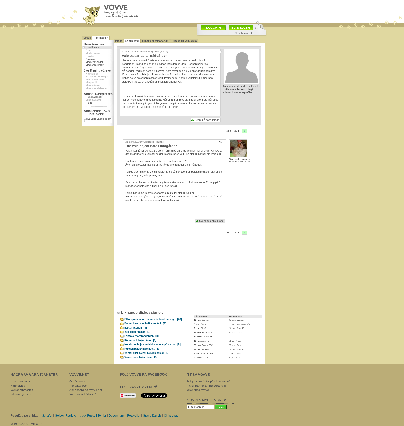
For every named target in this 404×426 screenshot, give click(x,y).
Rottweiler (133, 415)
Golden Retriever (66, 415)
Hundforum (92, 47)
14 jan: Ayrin (235, 341)
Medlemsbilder (94, 62)
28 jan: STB (234, 358)
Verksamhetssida (22, 389)
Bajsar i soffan (135, 327)
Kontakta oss (78, 385)
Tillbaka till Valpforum (184, 41)
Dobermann (117, 415)
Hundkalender (94, 97)
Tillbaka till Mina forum (155, 41)
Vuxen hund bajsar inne (140, 357)
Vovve (87, 37)
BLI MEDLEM (240, 27)
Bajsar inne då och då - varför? (145, 323)
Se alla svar (132, 41)
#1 (220, 142)
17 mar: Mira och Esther (240, 324)
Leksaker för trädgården (141, 336)
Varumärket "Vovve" (82, 394)
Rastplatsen (101, 37)
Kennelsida (18, 385)
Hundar (90, 56)
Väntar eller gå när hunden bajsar (146, 352)
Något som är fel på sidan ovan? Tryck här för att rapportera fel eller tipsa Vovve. (209, 385)
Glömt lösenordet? (243, 33)
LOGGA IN (213, 27)
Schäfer (47, 415)
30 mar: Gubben (237, 320)
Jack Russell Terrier (93, 415)
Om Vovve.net (78, 381)
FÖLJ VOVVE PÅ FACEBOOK (143, 374)
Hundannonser (20, 381)
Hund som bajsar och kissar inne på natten (152, 344)
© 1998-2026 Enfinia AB (26, 424)
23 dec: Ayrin (235, 345)
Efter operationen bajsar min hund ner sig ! (153, 319)
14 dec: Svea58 (236, 328)
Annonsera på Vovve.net (85, 389)
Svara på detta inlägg (207, 119)
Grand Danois (152, 415)
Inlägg (118, 41)
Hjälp (89, 102)
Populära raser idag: (25, 415)
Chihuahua (171, 415)
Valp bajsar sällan (137, 331)
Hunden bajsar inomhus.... (142, 348)
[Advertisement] (226, 11)
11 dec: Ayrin (235, 353)
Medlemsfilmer (95, 65)
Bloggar (90, 59)
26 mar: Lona (235, 332)
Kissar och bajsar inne (140, 340)
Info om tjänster (21, 394)
